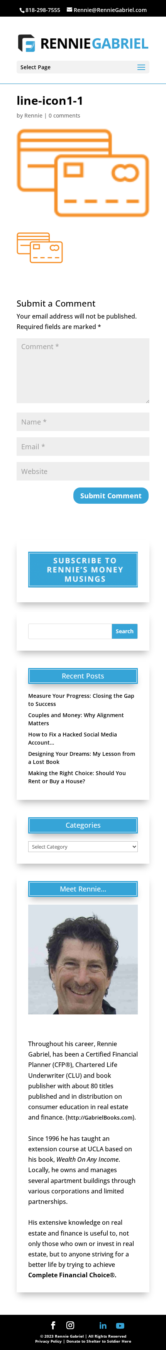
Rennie (33, 115)
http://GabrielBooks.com (100, 1117)
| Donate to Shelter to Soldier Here (97, 1341)
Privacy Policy (48, 1341)
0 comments (64, 115)
